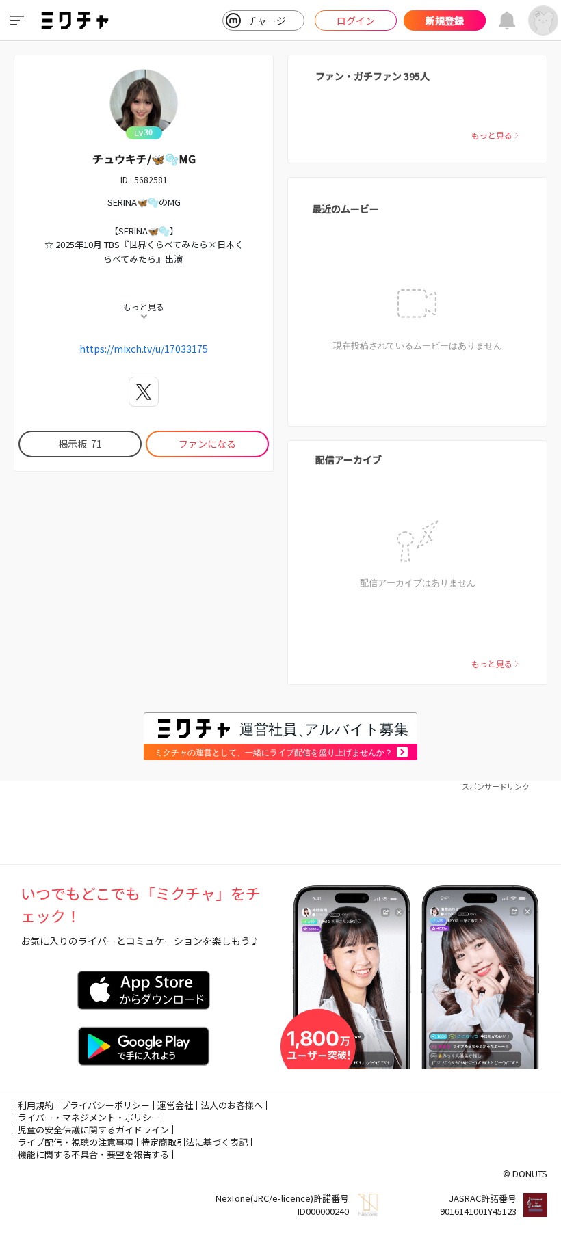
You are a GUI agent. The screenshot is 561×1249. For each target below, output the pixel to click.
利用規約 (35, 1105)
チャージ (267, 20)
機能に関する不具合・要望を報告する (93, 1154)
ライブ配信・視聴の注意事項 (75, 1142)
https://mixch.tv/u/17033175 (143, 348)
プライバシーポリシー (105, 1105)
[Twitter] (143, 391)
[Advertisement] (280, 823)
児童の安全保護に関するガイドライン (93, 1129)
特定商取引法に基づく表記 (194, 1142)
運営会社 (175, 1105)
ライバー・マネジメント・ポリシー (89, 1117)
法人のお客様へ (231, 1105)
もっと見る (491, 135)
